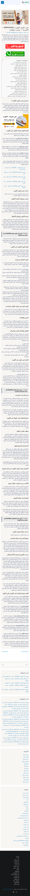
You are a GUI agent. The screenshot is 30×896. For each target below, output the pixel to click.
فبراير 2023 (25, 773)
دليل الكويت (25, 804)
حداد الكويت (25, 802)
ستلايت (26, 806)
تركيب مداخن (25, 795)
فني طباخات (25, 829)
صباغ (27, 809)
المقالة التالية (4, 651)
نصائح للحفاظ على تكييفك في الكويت (17, 81)
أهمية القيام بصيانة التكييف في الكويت (18, 63)
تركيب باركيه (25, 793)
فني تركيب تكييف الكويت (22, 818)
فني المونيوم (25, 813)
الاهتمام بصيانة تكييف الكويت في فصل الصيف (16, 86)
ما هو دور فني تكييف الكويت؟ (20, 62)
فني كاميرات (25, 833)
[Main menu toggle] (2, 2)
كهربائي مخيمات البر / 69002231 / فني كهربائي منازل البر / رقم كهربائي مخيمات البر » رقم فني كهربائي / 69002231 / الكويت (15, 712)
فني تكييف (25, 32)
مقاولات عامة (25, 842)
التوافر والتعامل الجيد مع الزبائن (18, 76)
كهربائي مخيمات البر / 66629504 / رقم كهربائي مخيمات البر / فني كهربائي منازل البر (15, 725)
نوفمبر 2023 (25, 754)
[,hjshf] (16, 892)
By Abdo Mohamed (7, 889)
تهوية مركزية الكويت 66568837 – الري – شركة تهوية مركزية (15, 676)
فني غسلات (25, 831)
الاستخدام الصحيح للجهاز (20, 84)
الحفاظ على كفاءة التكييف (20, 89)
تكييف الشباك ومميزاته (21, 71)
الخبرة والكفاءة (22, 75)
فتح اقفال (26, 811)
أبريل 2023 (26, 770)
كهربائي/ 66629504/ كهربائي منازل (20, 840)
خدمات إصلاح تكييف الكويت (20, 91)
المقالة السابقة (25, 651)
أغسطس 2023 (25, 761)
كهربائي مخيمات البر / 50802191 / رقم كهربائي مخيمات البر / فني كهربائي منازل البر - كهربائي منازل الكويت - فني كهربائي (15, 704)
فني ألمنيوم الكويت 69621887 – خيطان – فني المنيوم (16, 683)
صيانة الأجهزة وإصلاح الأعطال (20, 68)
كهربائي (26, 838)
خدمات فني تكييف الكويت (20, 65)
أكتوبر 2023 (25, 757)
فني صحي (26, 827)
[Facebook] (13, 892)
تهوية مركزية (25, 797)
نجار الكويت (25, 845)
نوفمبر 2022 (25, 777)
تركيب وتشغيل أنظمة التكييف (20, 67)
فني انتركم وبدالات (24, 815)
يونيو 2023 (26, 766)
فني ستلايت (25, 824)
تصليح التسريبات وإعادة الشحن (18, 92)
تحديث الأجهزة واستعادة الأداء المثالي (17, 94)
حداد (27, 799)
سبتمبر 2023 (25, 759)
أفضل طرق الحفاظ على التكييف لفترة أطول (16, 96)
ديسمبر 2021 (25, 782)
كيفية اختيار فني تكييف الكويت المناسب (18, 73)
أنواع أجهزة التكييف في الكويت (20, 70)
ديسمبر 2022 (25, 775)
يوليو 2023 (26, 764)
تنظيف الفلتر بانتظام (21, 83)
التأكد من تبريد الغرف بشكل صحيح (18, 88)
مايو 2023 (26, 768)
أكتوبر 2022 (25, 779)
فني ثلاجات (26, 822)
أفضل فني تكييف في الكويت (20, 78)
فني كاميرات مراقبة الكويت (22, 836)
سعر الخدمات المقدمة (20, 80)
